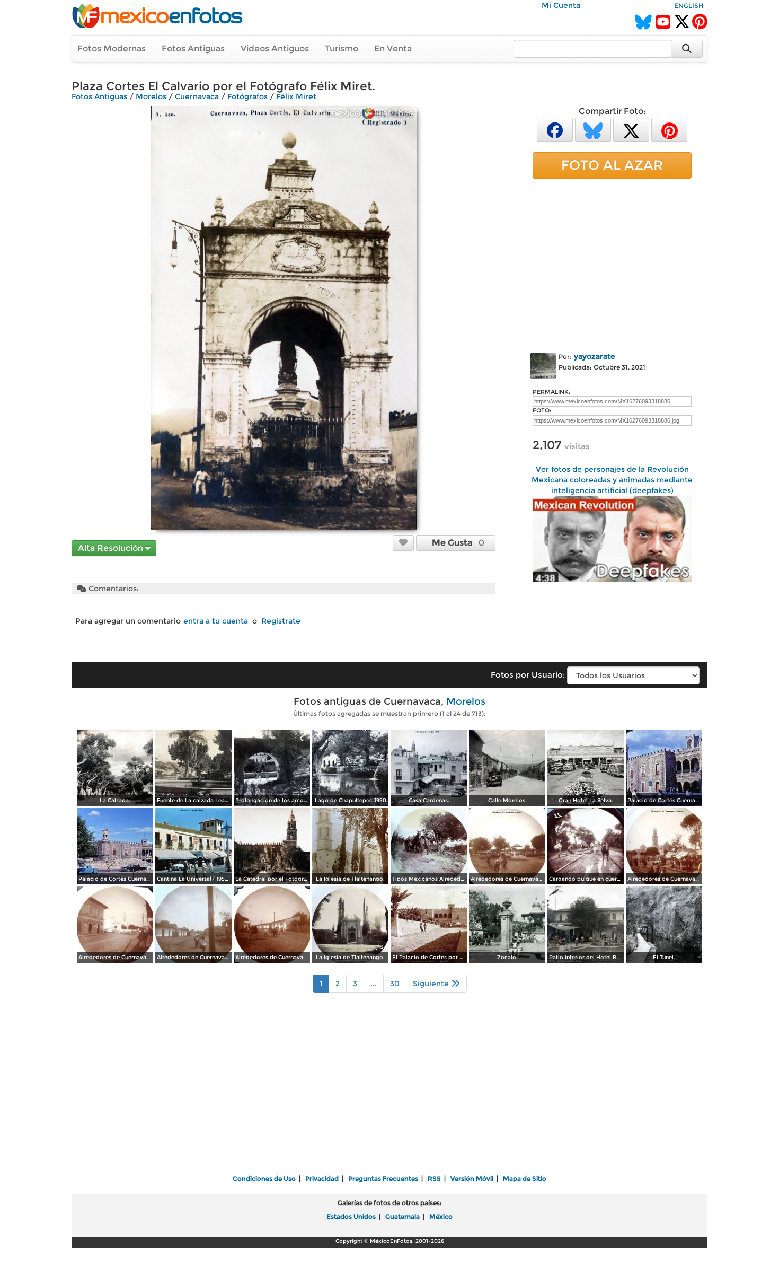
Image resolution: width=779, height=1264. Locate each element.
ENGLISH (688, 6)
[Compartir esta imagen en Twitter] (631, 129)
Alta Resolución (111, 548)
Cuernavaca (197, 96)
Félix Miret (296, 96)
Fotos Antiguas (193, 48)
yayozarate (594, 356)
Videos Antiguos (275, 48)
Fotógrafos (247, 96)
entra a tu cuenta (215, 621)
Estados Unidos (351, 1217)
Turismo (341, 48)
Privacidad (322, 1178)
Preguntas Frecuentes (383, 1178)
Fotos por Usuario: (528, 675)
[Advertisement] (612, 263)
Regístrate (280, 621)
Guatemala (402, 1217)
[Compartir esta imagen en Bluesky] (593, 129)
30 (395, 983)
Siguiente (432, 983)
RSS (434, 1178)
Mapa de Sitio (524, 1178)
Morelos (151, 96)
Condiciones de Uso (264, 1178)
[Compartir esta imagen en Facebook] (555, 129)
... (373, 983)
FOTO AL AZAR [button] (612, 165)
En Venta (393, 48)
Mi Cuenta (561, 5)
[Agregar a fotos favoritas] (403, 542)
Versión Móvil (471, 1178)
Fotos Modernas (111, 48)
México (441, 1217)
